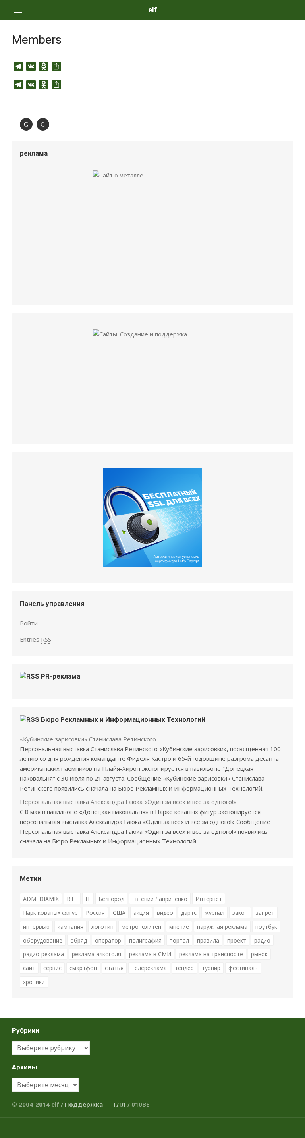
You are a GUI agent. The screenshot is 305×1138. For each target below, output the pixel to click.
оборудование (42, 940)
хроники (34, 982)
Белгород (111, 899)
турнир (211, 968)
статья (114, 968)
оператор (108, 940)
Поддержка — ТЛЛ (95, 1104)
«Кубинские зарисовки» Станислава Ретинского (88, 739)
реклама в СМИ (150, 954)
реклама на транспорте (211, 954)
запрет (265, 912)
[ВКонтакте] (26, 124)
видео (165, 912)
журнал (214, 912)
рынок (259, 954)
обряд (78, 940)
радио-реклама (43, 954)
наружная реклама (222, 926)
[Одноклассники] (43, 124)
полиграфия (145, 940)
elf (152, 10)
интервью (36, 926)
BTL (72, 899)
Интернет (208, 899)
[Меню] (18, 10)
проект (236, 940)
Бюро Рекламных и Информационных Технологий (123, 719)
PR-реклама (60, 676)
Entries (35, 639)
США (119, 912)
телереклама (149, 968)
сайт (29, 968)
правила (208, 940)
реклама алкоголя (96, 954)
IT (88, 899)
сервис (52, 968)
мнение (179, 926)
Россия (95, 912)
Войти (29, 623)
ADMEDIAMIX (41, 899)
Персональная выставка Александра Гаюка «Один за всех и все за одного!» (128, 802)
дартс (189, 912)
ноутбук (266, 926)
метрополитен (141, 926)
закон (240, 912)
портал (179, 940)
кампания (70, 926)
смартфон (83, 968)
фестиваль (243, 968)
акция (141, 912)
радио (262, 940)
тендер (184, 968)
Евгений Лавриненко (159, 899)
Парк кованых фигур (50, 912)
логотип (102, 926)
